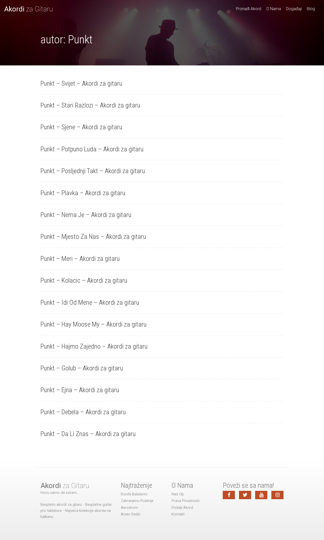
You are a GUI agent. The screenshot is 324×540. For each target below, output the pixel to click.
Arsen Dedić (130, 514)
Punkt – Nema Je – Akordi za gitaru (85, 215)
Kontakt (178, 514)
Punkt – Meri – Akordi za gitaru (80, 258)
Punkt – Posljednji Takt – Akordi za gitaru (92, 171)
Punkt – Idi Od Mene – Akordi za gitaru (89, 302)
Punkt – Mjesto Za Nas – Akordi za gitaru (93, 236)
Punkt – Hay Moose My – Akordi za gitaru (93, 324)
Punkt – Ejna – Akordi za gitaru (79, 390)
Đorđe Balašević (134, 494)
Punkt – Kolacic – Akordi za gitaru (83, 280)
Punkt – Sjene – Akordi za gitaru (81, 127)
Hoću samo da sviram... (59, 493)
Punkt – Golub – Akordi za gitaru (81, 368)
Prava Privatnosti (185, 501)
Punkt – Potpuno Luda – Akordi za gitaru (92, 149)
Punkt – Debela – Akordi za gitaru (83, 412)
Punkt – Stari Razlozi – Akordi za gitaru (90, 105)
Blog (311, 8)
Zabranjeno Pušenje (137, 501)
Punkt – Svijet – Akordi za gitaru (81, 83)
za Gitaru (28, 9)
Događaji (294, 8)
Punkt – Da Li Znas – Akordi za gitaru (88, 434)
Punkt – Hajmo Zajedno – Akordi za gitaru (94, 346)
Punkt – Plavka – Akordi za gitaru (82, 193)
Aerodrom (129, 508)
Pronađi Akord (248, 8)
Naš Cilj (178, 494)
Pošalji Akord (182, 508)
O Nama (273, 8)
